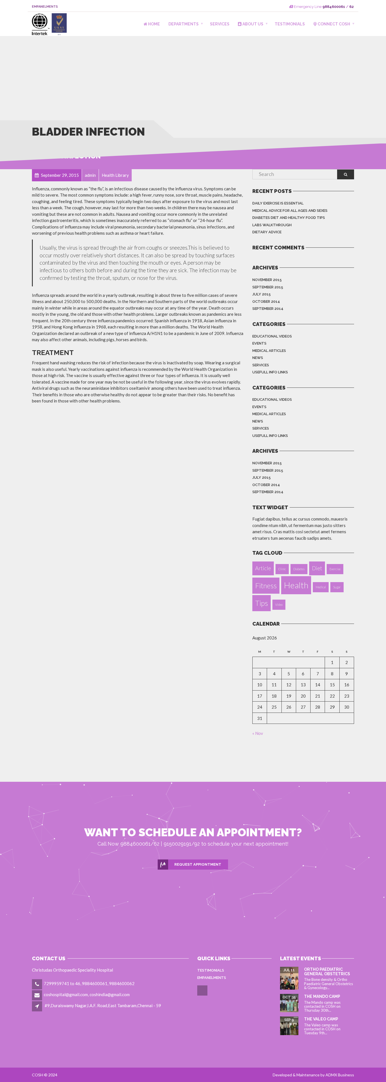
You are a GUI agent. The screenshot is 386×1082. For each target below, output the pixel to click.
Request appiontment (197, 864)
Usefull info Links (270, 372)
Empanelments (45, 6)
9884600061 (333, 7)
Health (296, 585)
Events (259, 343)
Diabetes (299, 569)
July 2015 (261, 294)
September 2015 (267, 287)
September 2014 (267, 308)
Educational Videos (272, 336)
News (257, 358)
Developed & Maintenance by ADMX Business (313, 1074)
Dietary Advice (266, 232)
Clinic (282, 569)
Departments (183, 24)
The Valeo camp (321, 1019)
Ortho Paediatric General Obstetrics (327, 971)
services (260, 365)
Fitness (266, 586)
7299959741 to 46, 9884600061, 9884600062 (89, 983)
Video (279, 604)
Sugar (337, 587)
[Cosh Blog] (202, 994)
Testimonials (290, 24)
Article (263, 568)
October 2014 (266, 301)
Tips (261, 603)
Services (219, 24)
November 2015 (267, 280)
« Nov (257, 733)
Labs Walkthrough (272, 225)
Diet (317, 568)
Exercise (335, 569)
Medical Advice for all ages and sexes (290, 210)
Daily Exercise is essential (277, 203)
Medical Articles (269, 351)
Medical (321, 587)
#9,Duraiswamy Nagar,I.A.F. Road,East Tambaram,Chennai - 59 (103, 1005)
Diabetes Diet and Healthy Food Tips (288, 217)
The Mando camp (322, 996)
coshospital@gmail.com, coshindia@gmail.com (87, 994)
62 (351, 7)
